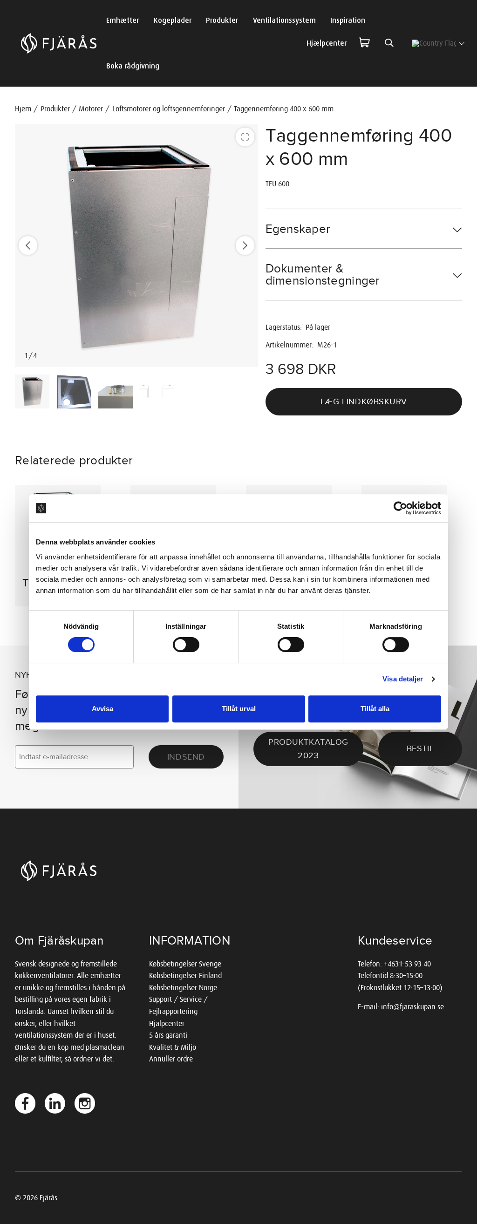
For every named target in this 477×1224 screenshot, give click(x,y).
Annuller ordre (171, 1058)
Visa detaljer (402, 679)
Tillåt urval (239, 709)
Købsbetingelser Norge (183, 987)
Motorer (91, 108)
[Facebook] (25, 1103)
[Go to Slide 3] (115, 391)
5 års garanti (168, 1035)
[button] (136, 245)
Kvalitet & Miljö (172, 1047)
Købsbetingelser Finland (185, 975)
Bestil (420, 748)
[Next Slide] (245, 245)
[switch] (186, 644)
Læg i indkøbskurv (363, 401)
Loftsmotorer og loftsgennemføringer (168, 108)
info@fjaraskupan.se (412, 1006)
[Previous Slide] (28, 245)
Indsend (186, 757)
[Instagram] (85, 1103)
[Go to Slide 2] (74, 391)
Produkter (55, 108)
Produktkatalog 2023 (308, 748)
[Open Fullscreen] (245, 137)
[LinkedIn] (55, 1103)
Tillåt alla (375, 709)
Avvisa (102, 709)
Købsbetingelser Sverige (185, 963)
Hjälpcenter (166, 1023)
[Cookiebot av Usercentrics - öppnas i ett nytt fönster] (400, 508)
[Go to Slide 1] (32, 391)
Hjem (23, 108)
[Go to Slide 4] (157, 391)
